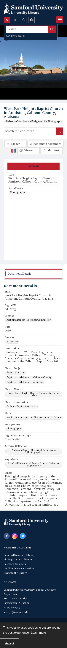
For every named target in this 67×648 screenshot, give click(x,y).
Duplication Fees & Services (19, 569)
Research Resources (15, 564)
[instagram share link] (15, 536)
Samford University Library (19, 555)
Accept (9, 643)
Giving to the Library (15, 573)
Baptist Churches (16, 373)
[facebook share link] (7, 536)
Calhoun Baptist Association (22, 406)
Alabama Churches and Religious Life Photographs (34, 121)
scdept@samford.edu (16, 612)
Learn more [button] (38, 632)
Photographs (17, 192)
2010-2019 (13, 342)
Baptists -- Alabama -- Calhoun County (29, 377)
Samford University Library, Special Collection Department (34, 465)
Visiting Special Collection (18, 560)
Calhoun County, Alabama (46, 418)
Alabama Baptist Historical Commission (29, 320)
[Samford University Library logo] (33, 8)
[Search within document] (59, 131)
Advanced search (15, 36)
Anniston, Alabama (17, 418)
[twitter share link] (23, 536)
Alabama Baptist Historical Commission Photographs (34, 451)
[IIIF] (14, 150)
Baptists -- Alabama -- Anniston (25, 382)
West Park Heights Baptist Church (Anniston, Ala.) (34, 394)
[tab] (33, 166)
